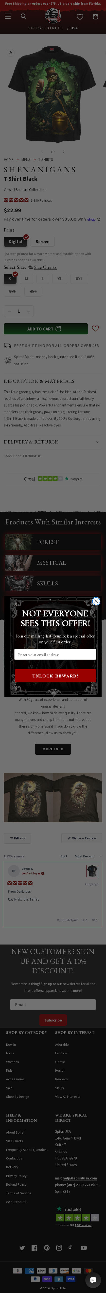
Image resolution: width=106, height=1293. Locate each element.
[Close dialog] (96, 601)
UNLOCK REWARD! (55, 676)
